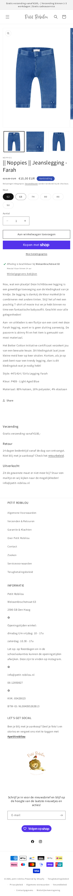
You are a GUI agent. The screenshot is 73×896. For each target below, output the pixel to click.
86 (60, 197)
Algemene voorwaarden (37, 884)
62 (8, 196)
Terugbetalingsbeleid (20, 572)
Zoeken (12, 555)
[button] (7, 17)
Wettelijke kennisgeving (48, 890)
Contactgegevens (24, 890)
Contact (12, 546)
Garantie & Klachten (19, 529)
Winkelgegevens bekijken (22, 273)
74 (35, 197)
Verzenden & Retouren (21, 521)
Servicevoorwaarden (19, 563)
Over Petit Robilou (18, 538)
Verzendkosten (31, 183)
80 (47, 197)
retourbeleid (56, 455)
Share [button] (10, 400)
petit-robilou (18, 878)
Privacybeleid (16, 884)
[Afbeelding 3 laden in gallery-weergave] (58, 141)
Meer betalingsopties (36, 253)
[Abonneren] (61, 815)
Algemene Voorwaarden (21, 512)
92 (10, 205)
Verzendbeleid (60, 884)
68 (20, 196)
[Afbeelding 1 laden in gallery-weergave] (14, 141)
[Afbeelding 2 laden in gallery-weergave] (36, 141)
